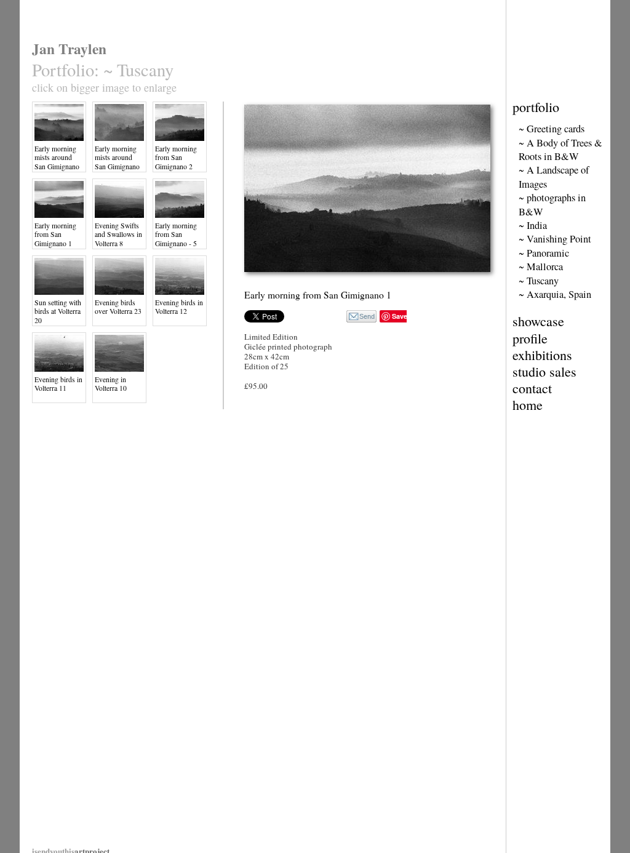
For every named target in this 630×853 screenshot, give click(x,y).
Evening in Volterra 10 (111, 384)
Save (399, 316)
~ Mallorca (541, 266)
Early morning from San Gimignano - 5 (176, 234)
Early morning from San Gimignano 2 (176, 157)
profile (530, 338)
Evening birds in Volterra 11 (58, 384)
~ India (533, 225)
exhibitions (542, 355)
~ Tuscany (539, 280)
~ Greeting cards (551, 128)
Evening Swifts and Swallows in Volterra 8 (118, 234)
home (527, 405)
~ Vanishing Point (555, 239)
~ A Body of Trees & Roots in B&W (560, 149)
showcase (538, 321)
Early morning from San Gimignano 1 (55, 234)
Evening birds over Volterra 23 (118, 307)
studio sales (544, 371)
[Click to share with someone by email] (361, 316)
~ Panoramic (544, 253)
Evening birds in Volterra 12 (179, 307)
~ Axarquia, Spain (555, 294)
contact (532, 388)
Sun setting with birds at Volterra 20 (57, 311)
